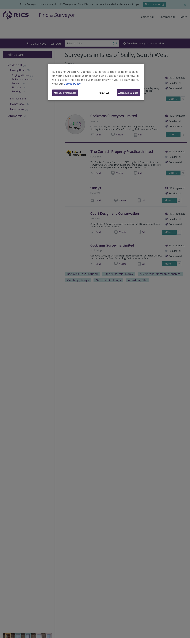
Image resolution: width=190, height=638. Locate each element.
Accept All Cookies (128, 92)
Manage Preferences (65, 92)
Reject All (104, 92)
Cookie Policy (72, 83)
